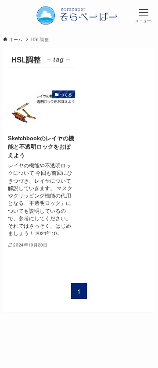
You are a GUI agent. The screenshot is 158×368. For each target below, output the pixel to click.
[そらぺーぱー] (79, 15)
